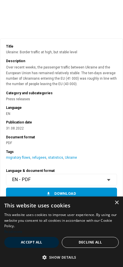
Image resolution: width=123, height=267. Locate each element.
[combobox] (61, 179)
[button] (61, 257)
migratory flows (18, 158)
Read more (13, 231)
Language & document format (30, 171)
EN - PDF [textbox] (21, 179)
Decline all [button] (90, 242)
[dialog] (61, 232)
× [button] (116, 203)
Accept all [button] (31, 242)
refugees (39, 158)
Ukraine (71, 158)
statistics (55, 158)
